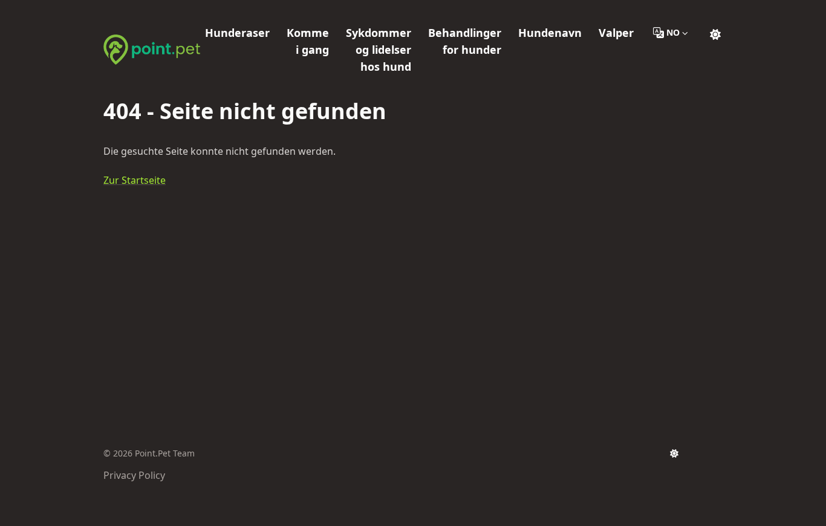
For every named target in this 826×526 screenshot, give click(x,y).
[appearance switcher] (715, 32)
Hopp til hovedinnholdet (175, 11)
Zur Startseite (134, 180)
